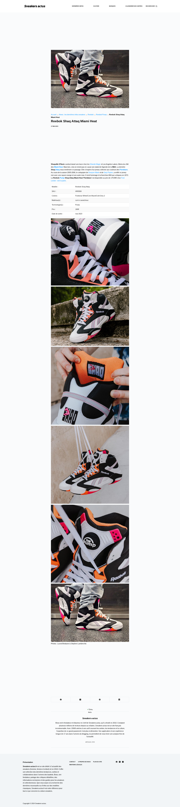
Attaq (57, 170)
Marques (112, 6)
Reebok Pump (101, 114)
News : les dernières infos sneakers (72, 114)
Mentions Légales (75, 764)
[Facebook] (61, 699)
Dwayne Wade (93, 172)
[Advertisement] (90, 28)
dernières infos (77, 6)
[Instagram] (123, 762)
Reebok (91, 114)
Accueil (53, 114)
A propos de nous (84, 762)
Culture (96, 6)
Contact (72, 762)
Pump (62, 178)
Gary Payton (108, 172)
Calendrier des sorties (133, 6)
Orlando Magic (95, 164)
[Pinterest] (100, 699)
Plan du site (97, 762)
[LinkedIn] (119, 699)
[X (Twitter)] (80, 699)
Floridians (124, 170)
